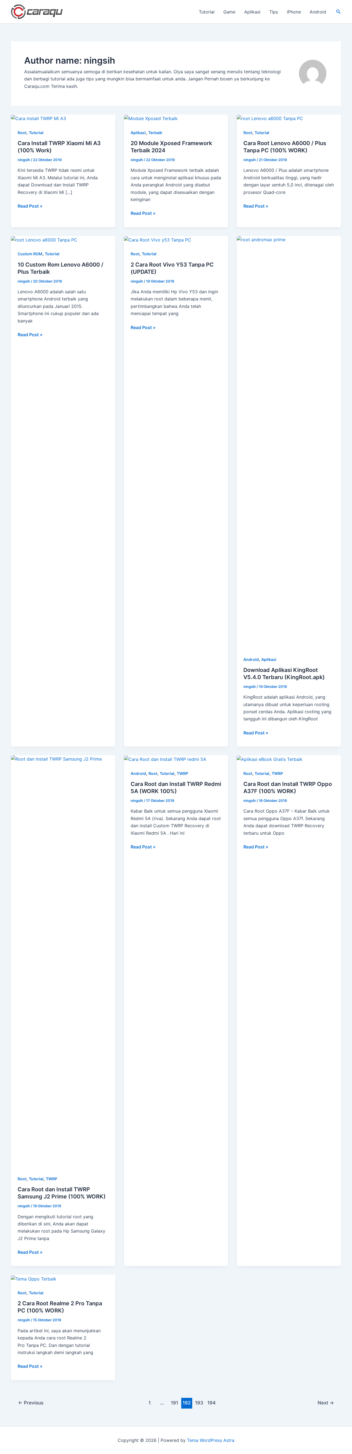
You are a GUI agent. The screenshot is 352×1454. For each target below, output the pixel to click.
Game (229, 12)
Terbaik (155, 132)
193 (199, 1403)
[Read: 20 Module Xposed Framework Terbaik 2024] (151, 118)
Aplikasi (252, 12)
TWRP (51, 1178)
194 (211, 1403)
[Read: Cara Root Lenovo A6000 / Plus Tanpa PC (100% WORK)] (270, 118)
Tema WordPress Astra (210, 1440)
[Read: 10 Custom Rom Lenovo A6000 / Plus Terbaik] (44, 239)
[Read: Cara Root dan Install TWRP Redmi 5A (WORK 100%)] (165, 759)
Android (318, 12)
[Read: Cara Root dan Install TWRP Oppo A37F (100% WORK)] (269, 759)
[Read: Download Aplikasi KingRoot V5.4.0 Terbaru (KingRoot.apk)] (289, 442)
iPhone (294, 12)
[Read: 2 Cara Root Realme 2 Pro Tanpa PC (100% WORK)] (33, 1278)
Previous (30, 1403)
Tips (273, 12)
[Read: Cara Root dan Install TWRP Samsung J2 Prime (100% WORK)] (63, 961)
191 (174, 1403)
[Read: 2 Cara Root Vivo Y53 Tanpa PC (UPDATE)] (157, 239)
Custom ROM (30, 253)
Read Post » (30, 206)
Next (326, 1403)
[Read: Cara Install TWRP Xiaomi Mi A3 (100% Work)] (38, 118)
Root (22, 132)
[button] (338, 11)
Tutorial (207, 12)
